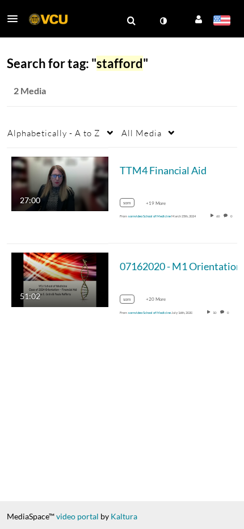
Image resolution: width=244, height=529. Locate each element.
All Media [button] (141, 133)
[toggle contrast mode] (163, 21)
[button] (16, 19)
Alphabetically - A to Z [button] (53, 133)
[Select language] (221, 21)
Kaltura (124, 516)
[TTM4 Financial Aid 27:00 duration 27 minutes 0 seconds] (59, 182)
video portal (77, 516)
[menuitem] (131, 21)
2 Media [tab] (30, 90)
